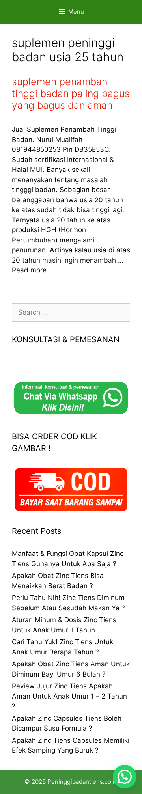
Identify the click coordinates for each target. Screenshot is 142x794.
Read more (29, 270)
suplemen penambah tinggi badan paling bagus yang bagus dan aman (71, 93)
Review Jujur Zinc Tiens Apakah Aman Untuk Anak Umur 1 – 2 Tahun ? (69, 696)
